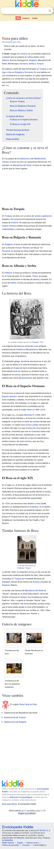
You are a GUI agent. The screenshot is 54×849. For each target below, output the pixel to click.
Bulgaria (33, 60)
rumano (23, 53)
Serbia (32, 63)
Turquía (40, 63)
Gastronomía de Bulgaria (15, 721)
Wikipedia (20, 837)
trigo (24, 68)
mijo (10, 72)
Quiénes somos (32, 842)
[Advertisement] (27, 28)
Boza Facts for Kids (28, 704)
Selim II (30, 409)
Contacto (26, 845)
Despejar (44, 11)
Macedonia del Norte (22, 165)
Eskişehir (6, 581)
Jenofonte (24, 361)
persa (24, 377)
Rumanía (24, 63)
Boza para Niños (9, 803)
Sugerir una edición (27, 813)
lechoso (28, 441)
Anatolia (20, 349)
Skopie (23, 597)
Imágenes (26, 18)
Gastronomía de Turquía (14, 717)
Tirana (35, 276)
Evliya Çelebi (32, 424)
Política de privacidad (10, 845)
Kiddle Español (8, 842)
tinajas (17, 367)
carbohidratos (8, 229)
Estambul (36, 431)
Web (18, 18)
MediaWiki (9, 840)
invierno (14, 222)
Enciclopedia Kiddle (17, 826)
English (35, 18)
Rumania (29, 72)
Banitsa (26, 247)
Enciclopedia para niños (11, 42)
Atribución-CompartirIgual (20, 797)
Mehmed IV (29, 414)
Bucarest (35, 342)
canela (37, 215)
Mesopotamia (32, 349)
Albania (5, 60)
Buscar (50, 11)
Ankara (36, 581)
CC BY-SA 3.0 (42, 830)
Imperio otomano (9, 225)
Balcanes (24, 158)
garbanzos (47, 215)
